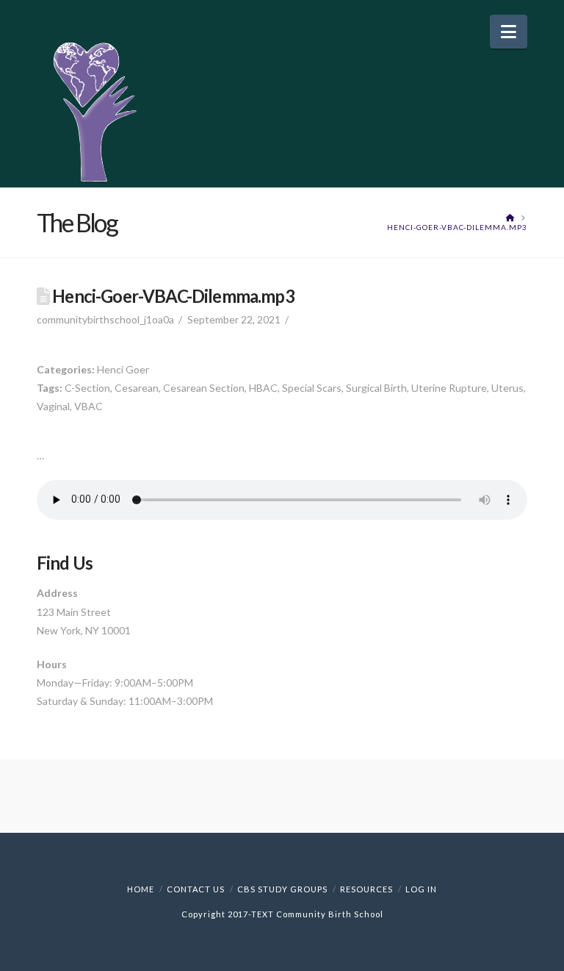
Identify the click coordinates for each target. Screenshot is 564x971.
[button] (508, 32)
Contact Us (196, 889)
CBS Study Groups (282, 889)
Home (140, 889)
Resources (366, 889)
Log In (421, 889)
